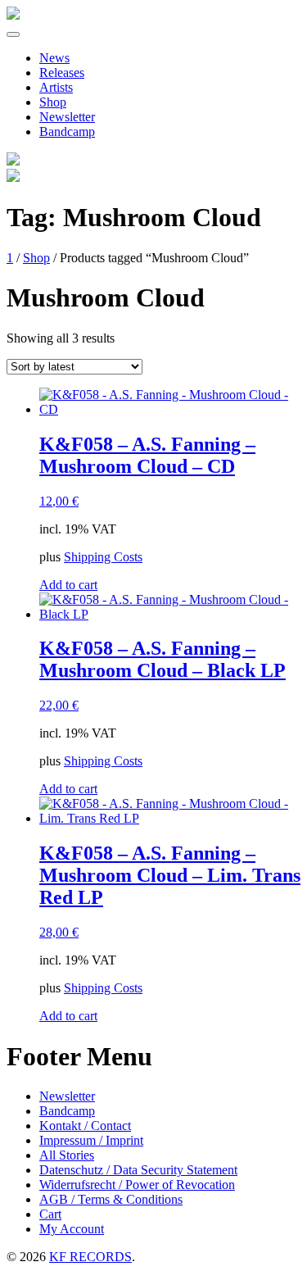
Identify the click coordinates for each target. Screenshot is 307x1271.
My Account (71, 1229)
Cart (50, 1214)
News (54, 58)
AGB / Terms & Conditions (111, 1199)
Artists (56, 87)
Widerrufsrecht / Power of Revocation (137, 1185)
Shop (52, 102)
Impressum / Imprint (91, 1140)
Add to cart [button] (68, 585)
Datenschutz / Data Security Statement (138, 1170)
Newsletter (67, 117)
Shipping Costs (103, 557)
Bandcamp (67, 131)
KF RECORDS (90, 1257)
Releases (61, 72)
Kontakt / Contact (85, 1126)
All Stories (66, 1155)
